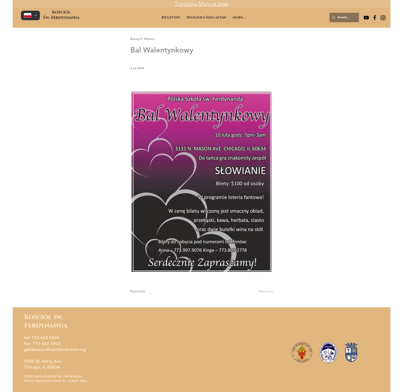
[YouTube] (366, 17)
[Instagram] (383, 17)
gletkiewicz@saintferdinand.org (55, 349)
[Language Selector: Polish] (30, 15)
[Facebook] (375, 17)
